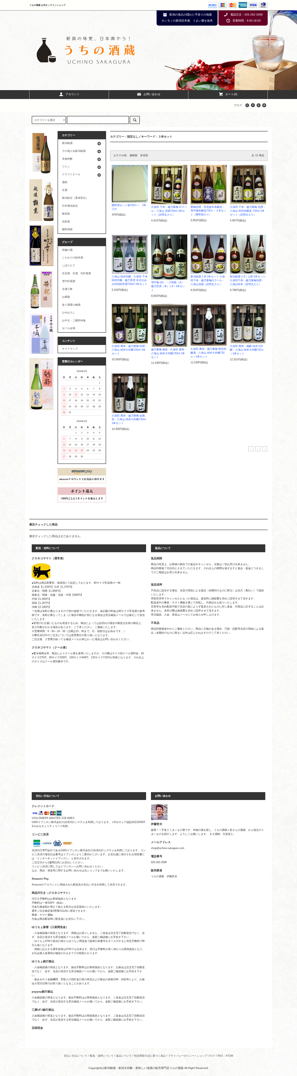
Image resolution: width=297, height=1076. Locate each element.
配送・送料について (102, 1055)
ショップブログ (206, 1055)
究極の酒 (67, 250)
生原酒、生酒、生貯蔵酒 (76, 273)
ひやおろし (68, 312)
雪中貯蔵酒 (68, 281)
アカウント (72, 94)
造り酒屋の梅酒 (71, 304)
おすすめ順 (120, 155)
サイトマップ (70, 348)
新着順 (144, 155)
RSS (220, 1055)
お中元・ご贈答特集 (74, 320)
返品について (124, 1055)
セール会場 (68, 328)
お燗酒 (66, 297)
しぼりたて (68, 265)
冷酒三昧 (67, 289)
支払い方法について (75, 1055)
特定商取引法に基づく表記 (150, 1055)
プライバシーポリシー (181, 1055)
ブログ (238, 105)
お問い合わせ (151, 94)
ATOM (229, 1055)
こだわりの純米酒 (72, 257)
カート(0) (231, 94)
